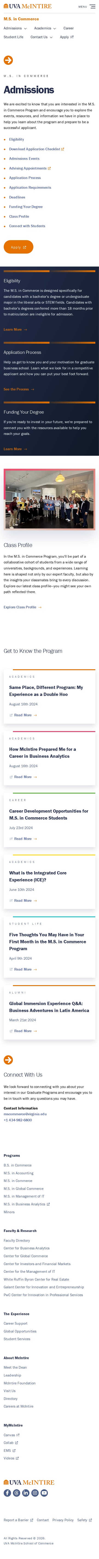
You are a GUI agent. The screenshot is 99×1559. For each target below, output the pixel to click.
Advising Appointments (28, 168)
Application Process (25, 177)
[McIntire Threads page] (16, 1493)
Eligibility (16, 139)
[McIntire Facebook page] (7, 1493)
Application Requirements (30, 187)
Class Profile (19, 216)
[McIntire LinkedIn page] (25, 1493)
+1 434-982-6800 (18, 1120)
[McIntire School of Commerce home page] (28, 10)
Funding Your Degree (26, 206)
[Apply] (18, 247)
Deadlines (17, 197)
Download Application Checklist (34, 149)
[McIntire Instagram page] (35, 1493)
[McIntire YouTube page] (44, 1493)
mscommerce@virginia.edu (25, 1114)
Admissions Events (24, 158)
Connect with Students (27, 225)
